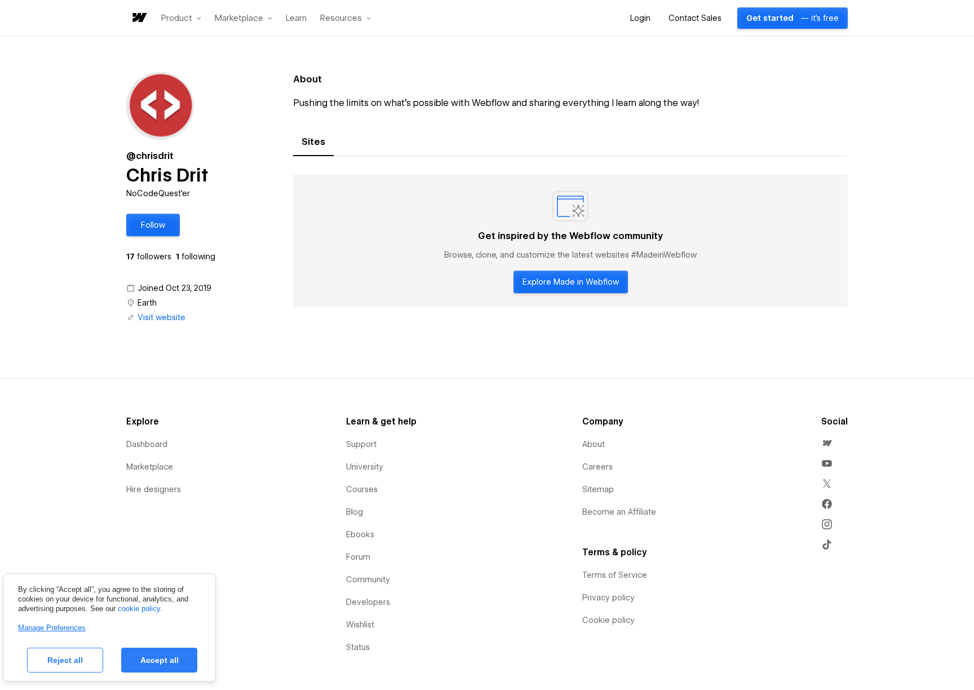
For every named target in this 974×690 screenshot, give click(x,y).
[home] (139, 18)
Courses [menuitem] (362, 489)
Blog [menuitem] (354, 511)
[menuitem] (827, 443)
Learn (296, 18)
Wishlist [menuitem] (360, 624)
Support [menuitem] (361, 444)
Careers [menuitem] (597, 466)
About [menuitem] (593, 444)
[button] (181, 18)
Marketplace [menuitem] (149, 466)
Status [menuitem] (358, 647)
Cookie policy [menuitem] (608, 620)
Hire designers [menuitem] (153, 489)
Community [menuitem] (368, 579)
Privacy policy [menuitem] (608, 597)
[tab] (313, 142)
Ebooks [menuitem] (360, 534)
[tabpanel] (570, 240)
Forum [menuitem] (358, 556)
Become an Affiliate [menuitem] (619, 511)
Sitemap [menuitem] (598, 489)
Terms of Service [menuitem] (614, 575)
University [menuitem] (364, 466)
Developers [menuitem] (368, 602)
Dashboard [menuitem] (146, 444)
